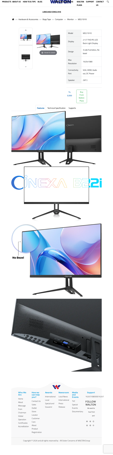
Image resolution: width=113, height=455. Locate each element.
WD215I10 (82, 19)
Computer (59, 19)
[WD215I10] (26, 38)
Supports (72, 108)
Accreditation (23, 426)
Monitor (70, 19)
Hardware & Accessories (28, 19)
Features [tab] (40, 108)
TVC (73, 401)
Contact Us (36, 401)
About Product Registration (37, 429)
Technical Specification (56, 108)
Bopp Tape (47, 19)
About (20, 402)
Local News (63, 396)
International (50, 396)
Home (20, 398)
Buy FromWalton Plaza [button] (81, 96)
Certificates (23, 422)
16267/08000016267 (94, 396)
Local (47, 399)
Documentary (77, 411)
